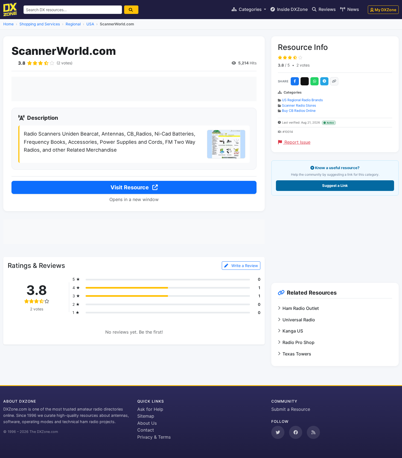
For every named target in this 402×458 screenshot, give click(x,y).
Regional (73, 24)
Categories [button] (250, 9)
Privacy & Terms (154, 437)
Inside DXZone (292, 9)
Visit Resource (130, 187)
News (352, 9)
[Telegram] (324, 81)
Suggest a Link (335, 185)
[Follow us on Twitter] (277, 432)
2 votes (303, 65)
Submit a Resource (290, 409)
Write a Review (244, 265)
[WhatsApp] (314, 81)
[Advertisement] (134, 89)
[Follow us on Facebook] (295, 432)
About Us (147, 423)
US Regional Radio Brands (302, 100)
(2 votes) (64, 63)
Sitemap (145, 416)
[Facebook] (295, 81)
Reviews (326, 9)
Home (8, 24)
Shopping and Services (39, 24)
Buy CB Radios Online (299, 111)
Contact (145, 430)
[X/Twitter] (305, 81)
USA (90, 24)
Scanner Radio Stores (299, 105)
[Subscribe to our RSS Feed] (313, 432)
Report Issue (296, 142)
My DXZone (385, 9)
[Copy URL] (334, 81)
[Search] (131, 9)
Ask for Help (150, 409)
